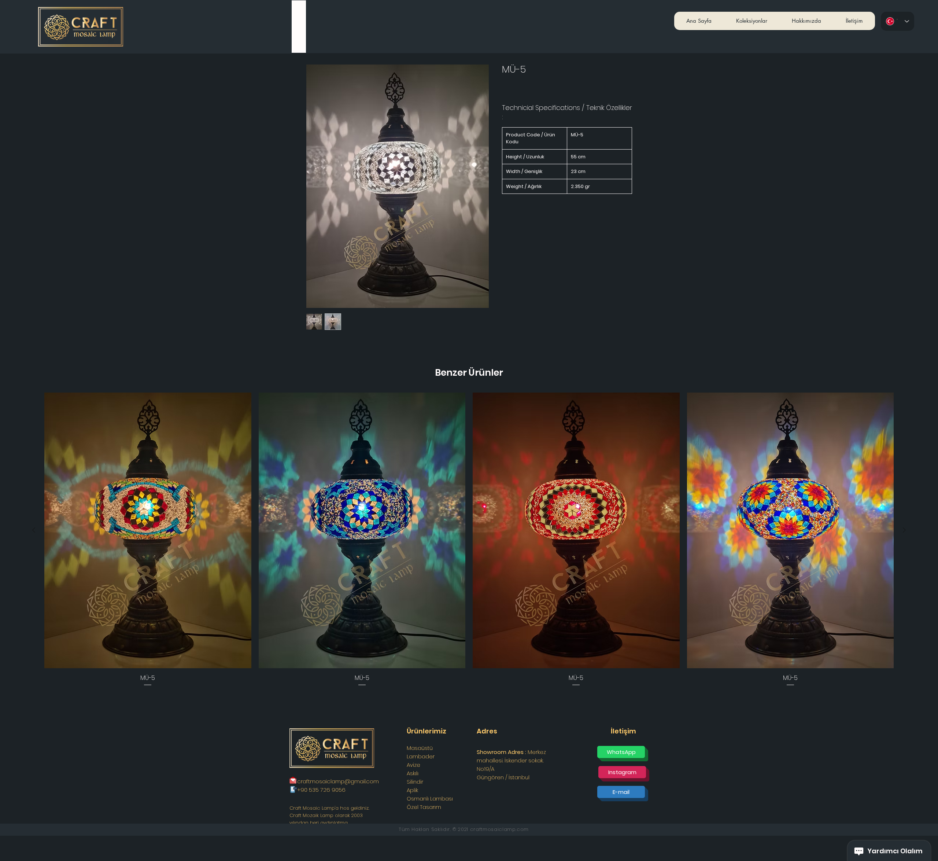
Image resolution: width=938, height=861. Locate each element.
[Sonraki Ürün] (904, 530)
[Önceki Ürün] (33, 530)
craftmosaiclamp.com (499, 829)
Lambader (421, 756)
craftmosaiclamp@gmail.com (338, 781)
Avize (413, 765)
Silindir (415, 781)
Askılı (412, 773)
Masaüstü (420, 748)
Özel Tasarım (424, 807)
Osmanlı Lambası (430, 798)
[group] (469, 539)
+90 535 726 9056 (321, 790)
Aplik (412, 790)
